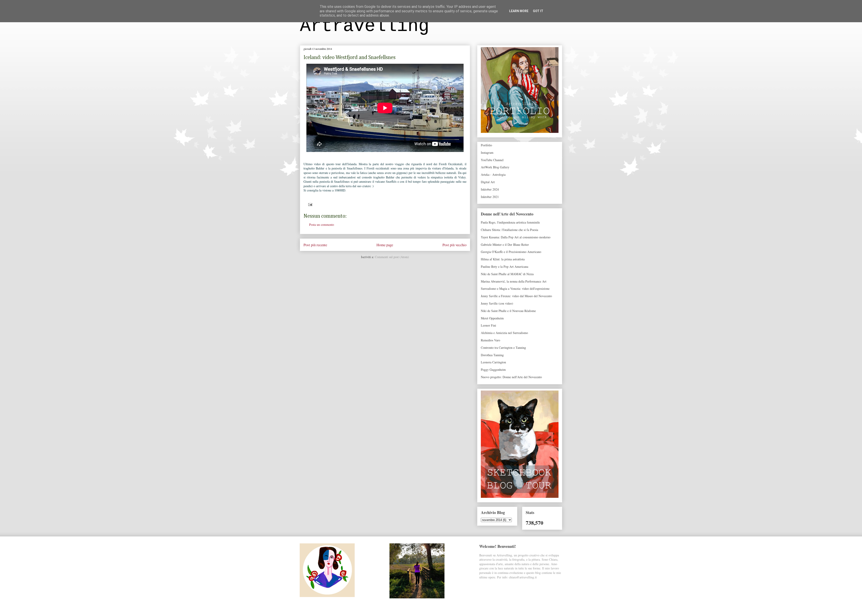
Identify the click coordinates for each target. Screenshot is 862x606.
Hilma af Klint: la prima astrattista (503, 259)
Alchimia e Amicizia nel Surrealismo (504, 333)
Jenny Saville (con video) (497, 303)
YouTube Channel (492, 160)
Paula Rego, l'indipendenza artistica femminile (510, 222)
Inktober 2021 (490, 197)
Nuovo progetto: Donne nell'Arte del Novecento (511, 377)
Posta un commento (321, 224)
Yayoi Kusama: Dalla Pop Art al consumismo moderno (515, 237)
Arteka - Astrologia (493, 174)
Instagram (487, 152)
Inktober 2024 (490, 189)
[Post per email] (309, 204)
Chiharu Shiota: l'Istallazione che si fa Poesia (509, 230)
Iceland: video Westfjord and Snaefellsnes (349, 57)
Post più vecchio (454, 244)
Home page (384, 244)
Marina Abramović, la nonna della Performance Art (513, 281)
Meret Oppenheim (492, 318)
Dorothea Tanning (492, 355)
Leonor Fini (488, 325)
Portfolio (486, 145)
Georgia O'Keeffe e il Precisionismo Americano (511, 252)
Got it (538, 11)
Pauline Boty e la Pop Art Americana (504, 266)
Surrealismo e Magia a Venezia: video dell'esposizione (515, 288)
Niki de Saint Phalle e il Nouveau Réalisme (508, 311)
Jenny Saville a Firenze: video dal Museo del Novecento (516, 296)
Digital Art (488, 182)
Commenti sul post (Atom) (392, 257)
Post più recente (315, 244)
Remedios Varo (490, 340)
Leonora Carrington (493, 362)
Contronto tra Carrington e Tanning (503, 347)
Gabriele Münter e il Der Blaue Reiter (505, 244)
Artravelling (364, 26)
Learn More (518, 11)
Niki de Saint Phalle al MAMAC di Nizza (507, 274)
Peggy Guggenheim (493, 369)
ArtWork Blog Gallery (495, 167)
